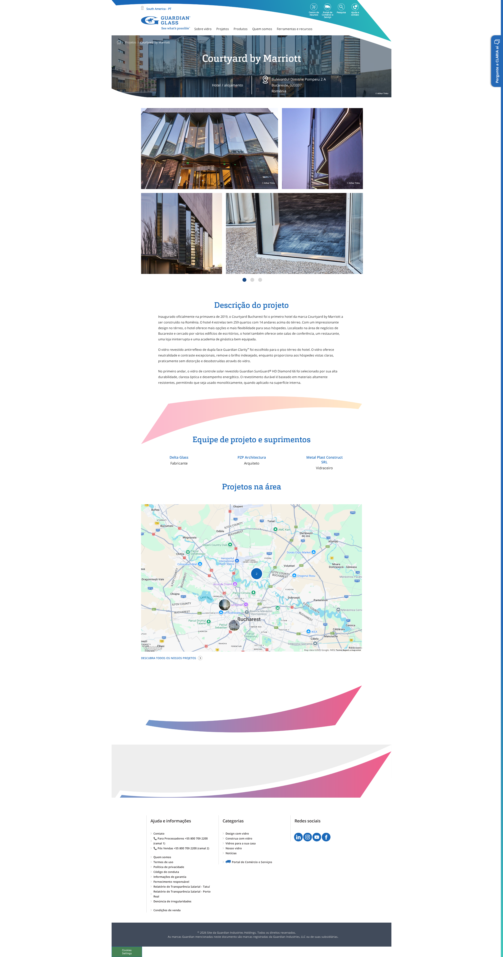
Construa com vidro (239, 838)
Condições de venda (167, 910)
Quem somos (162, 857)
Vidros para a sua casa (241, 843)
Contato (158, 833)
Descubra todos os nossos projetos (168, 658)
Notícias (231, 853)
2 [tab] (252, 280)
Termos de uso (163, 862)
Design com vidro (237, 833)
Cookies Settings (127, 952)
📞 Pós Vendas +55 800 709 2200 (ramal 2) (181, 848)
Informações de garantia (169, 877)
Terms (339, 650)
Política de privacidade (168, 867)
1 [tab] (244, 280)
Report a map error (352, 650)
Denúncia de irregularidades (172, 901)
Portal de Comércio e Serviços (252, 862)
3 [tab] (260, 280)
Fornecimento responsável (171, 882)
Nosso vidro (234, 848)
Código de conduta (166, 872)
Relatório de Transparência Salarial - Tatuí (181, 886)
